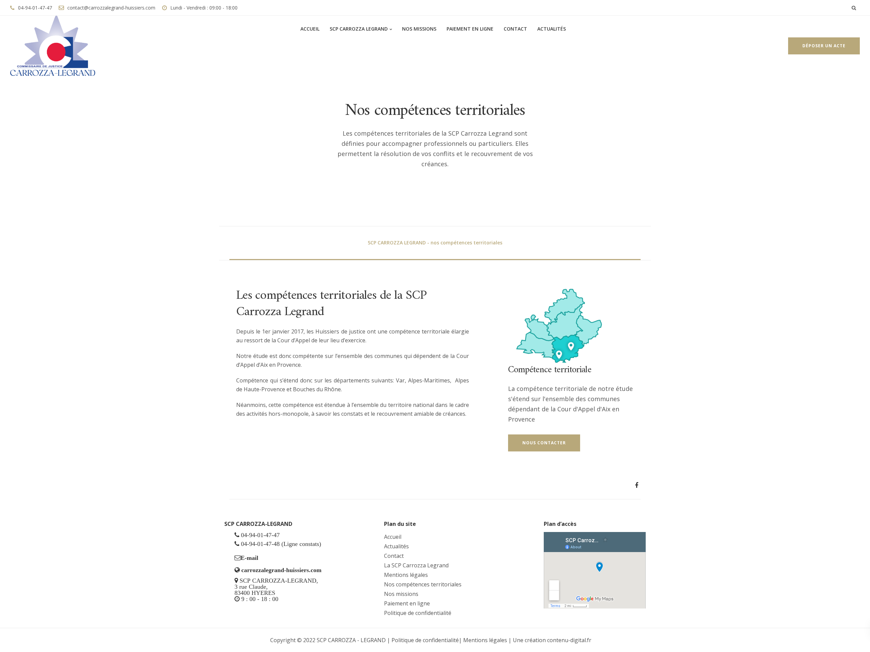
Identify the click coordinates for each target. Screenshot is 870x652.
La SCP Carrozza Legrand (416, 565)
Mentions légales (406, 575)
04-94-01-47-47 (35, 7)
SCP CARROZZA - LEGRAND (352, 640)
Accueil (309, 28)
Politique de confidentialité (417, 613)
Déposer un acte (824, 46)
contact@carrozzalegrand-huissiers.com (111, 7)
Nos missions (419, 28)
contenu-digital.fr (569, 640)
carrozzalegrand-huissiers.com (281, 570)
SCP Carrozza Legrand (359, 28)
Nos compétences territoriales (423, 584)
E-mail (249, 558)
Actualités (551, 28)
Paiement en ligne (470, 28)
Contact (515, 28)
